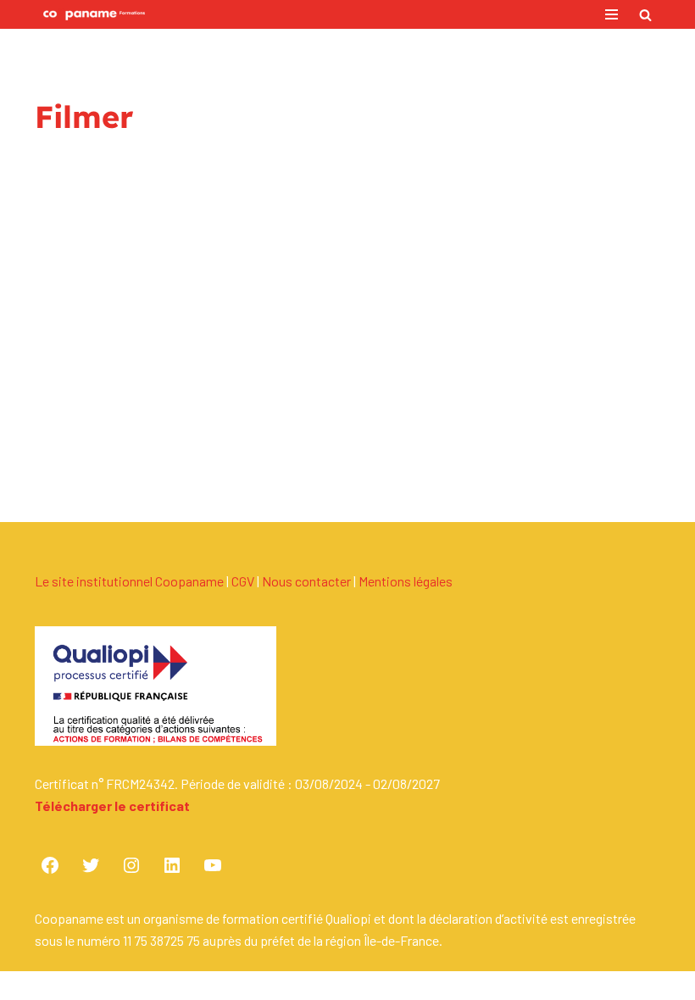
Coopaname (405, 985)
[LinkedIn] (172, 865)
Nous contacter (306, 581)
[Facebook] (50, 865)
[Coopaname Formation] (90, 14)
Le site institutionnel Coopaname (129, 581)
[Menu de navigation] (611, 14)
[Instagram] (131, 865)
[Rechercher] (645, 14)
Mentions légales (406, 581)
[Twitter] (90, 865)
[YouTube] (212, 865)
